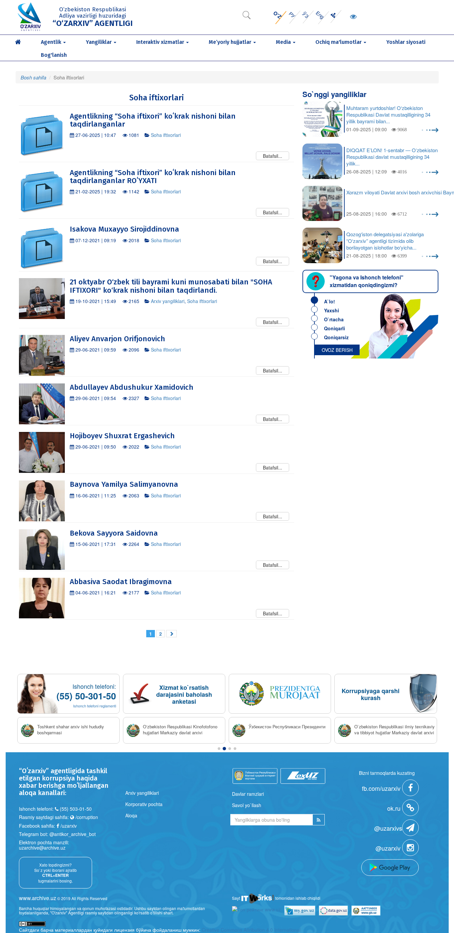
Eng (319, 14)
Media (284, 42)
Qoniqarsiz (336, 337)
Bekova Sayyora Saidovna (114, 533)
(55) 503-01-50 (76, 808)
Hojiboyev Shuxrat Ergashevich (122, 435)
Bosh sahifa (33, 77)
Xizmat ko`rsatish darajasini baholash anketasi (184, 694)
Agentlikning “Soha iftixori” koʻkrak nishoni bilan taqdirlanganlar (153, 120)
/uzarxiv (68, 825)
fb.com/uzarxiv (382, 788)
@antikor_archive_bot (73, 834)
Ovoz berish (337, 350)
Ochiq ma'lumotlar (339, 42)
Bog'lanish (54, 55)
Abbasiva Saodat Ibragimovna (121, 581)
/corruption (86, 817)
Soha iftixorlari (166, 135)
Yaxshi (331, 310)
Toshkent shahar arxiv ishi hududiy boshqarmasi (70, 730)
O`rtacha (334, 319)
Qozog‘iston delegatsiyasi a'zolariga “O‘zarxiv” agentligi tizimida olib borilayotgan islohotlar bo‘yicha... (385, 241)
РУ (292, 15)
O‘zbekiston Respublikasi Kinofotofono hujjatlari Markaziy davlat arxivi (180, 730)
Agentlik (51, 42)
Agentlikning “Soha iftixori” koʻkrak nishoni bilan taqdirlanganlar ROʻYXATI (153, 176)
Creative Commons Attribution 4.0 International (251, 929)
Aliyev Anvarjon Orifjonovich (117, 338)
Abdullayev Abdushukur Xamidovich (131, 387)
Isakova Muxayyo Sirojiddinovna (124, 229)
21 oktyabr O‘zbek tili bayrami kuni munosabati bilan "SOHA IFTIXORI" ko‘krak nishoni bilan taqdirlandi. (171, 285)
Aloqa (131, 815)
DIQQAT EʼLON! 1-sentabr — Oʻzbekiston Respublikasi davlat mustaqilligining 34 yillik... (392, 157)
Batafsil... (272, 156)
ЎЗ (305, 14)
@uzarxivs (388, 828)
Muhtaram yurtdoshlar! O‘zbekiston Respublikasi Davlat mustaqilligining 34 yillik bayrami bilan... (388, 115)
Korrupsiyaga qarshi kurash (370, 694)
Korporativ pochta (144, 804)
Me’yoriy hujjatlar (231, 42)
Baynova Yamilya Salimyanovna (124, 484)
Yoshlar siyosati (405, 42)
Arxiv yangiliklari (167, 301)
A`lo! (329, 301)
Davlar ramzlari (248, 793)
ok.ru (394, 808)
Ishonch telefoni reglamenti (94, 705)
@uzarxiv (389, 848)
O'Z (277, 14)
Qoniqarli (334, 328)
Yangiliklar (99, 42)
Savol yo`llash (246, 805)
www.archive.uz (37, 898)
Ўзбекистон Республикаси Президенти (287, 727)
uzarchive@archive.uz (42, 847)
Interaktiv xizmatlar (160, 42)
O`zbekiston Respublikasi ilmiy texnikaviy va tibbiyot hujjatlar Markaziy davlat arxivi (394, 730)
